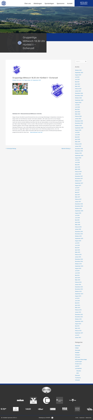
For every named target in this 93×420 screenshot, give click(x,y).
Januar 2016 (78, 229)
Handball (77, 352)
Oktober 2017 (78, 180)
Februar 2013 (78, 309)
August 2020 (78, 102)
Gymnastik (77, 350)
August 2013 (78, 296)
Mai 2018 (77, 164)
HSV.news (18, 80)
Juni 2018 (77, 162)
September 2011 (79, 333)
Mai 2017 (77, 192)
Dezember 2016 (79, 204)
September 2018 (79, 155)
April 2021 (77, 84)
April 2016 (77, 222)
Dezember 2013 (79, 286)
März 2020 (77, 114)
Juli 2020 (77, 104)
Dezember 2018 (79, 148)
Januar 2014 (78, 284)
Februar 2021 (78, 88)
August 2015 (78, 240)
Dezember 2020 (79, 93)
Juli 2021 (77, 77)
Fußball (14, 80)
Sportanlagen (49, 3)
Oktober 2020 (78, 98)
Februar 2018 (78, 171)
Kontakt (69, 3)
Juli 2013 (77, 298)
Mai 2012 (77, 326)
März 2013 (77, 307)
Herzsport (77, 354)
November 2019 (79, 123)
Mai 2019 (77, 137)
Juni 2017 (77, 190)
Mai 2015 (77, 247)
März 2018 (77, 169)
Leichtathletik (78, 368)
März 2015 (77, 252)
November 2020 (79, 95)
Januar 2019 (78, 146)
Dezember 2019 (79, 121)
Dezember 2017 (79, 176)
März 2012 (77, 328)
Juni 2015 (77, 245)
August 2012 (78, 323)
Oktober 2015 (78, 236)
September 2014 (79, 266)
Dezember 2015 (79, 231)
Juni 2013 (77, 300)
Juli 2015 (77, 243)
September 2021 (79, 72)
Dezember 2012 (79, 314)
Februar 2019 (78, 144)
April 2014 (77, 277)
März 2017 (77, 197)
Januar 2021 (78, 91)
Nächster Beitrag (66, 148)
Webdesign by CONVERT (44, 417)
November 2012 (79, 316)
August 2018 (78, 157)
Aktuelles (78, 370)
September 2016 (79, 210)
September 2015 (79, 238)
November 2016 (79, 206)
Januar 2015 (78, 257)
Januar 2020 (78, 118)
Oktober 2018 (78, 153)
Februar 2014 (78, 282)
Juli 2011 (77, 335)
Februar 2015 (78, 254)
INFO (77, 373)
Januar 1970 (78, 337)
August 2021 (78, 75)
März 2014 (77, 280)
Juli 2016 (77, 215)
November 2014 (79, 261)
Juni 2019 (77, 134)
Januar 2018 (78, 174)
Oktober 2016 (78, 208)
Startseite (77, 375)
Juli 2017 (77, 187)
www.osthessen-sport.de (36, 132)
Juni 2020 (77, 107)
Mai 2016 (77, 220)
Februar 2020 (78, 116)
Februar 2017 (78, 199)
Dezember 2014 (79, 259)
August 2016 (78, 213)
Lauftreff (77, 366)
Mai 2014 (77, 275)
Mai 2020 (77, 109)
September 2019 (79, 127)
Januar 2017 (78, 201)
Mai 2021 (77, 81)
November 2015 (79, 233)
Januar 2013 (78, 312)
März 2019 (77, 141)
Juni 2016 (77, 217)
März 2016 (77, 224)
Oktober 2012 (78, 319)
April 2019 (77, 139)
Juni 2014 (77, 273)
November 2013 (79, 289)
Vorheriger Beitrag (11, 148)
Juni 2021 (77, 79)
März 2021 (77, 86)
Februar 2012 (78, 330)
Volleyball (77, 380)
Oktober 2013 (78, 291)
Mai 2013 (77, 303)
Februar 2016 (78, 227)
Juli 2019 (77, 132)
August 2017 (78, 185)
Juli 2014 (77, 270)
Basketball (77, 345)
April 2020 (77, 111)
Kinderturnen (78, 363)
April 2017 (77, 194)
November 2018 (79, 150)
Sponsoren (60, 3)
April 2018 (77, 167)
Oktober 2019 (78, 125)
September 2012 (79, 321)
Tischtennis (78, 377)
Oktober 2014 (78, 263)
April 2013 (77, 305)
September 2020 (79, 100)
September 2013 (79, 293)
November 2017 (79, 178)
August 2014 (78, 268)
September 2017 (79, 183)
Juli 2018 (77, 160)
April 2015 (77, 250)
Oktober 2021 (78, 70)
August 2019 (78, 130)
